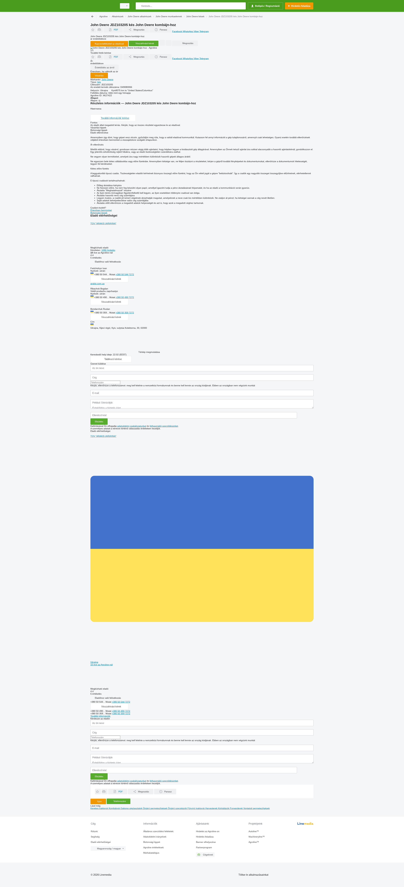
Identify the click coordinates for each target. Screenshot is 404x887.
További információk (100, 716)
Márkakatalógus (151, 853)
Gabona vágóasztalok (132, 808)
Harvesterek (211, 808)
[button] (93, 29)
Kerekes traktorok (99, 808)
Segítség (95, 836)
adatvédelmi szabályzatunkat (131, 426)
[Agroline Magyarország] (103, 6)
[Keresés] (139, 6)
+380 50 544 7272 (125, 274)
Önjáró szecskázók (177, 808)
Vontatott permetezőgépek (256, 808)
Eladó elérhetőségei (101, 842)
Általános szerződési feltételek (158, 831)
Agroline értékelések (153, 847)
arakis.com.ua (97, 283)
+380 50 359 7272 (125, 312)
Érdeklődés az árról (104, 67)
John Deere (107, 79)
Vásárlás (99, 75)
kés (99, 82)
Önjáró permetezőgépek (155, 808)
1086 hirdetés (108, 250)
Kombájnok (115, 808)
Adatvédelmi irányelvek (154, 836)
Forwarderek (236, 808)
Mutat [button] (112, 274)
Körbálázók (224, 808)
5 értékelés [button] (95, 257)
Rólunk (94, 831)
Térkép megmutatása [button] (149, 352)
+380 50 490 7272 (125, 297)
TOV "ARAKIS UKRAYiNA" (103, 223)
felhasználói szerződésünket (164, 426)
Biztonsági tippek (98, 212)
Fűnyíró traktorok (196, 808)
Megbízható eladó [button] (99, 247)
